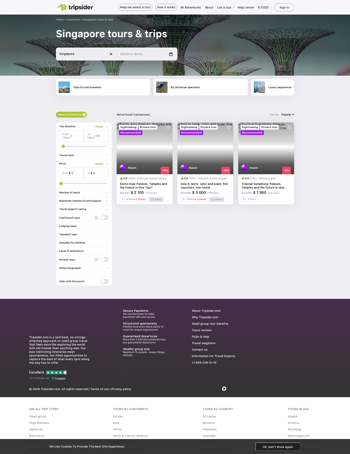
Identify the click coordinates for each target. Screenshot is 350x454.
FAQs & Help (200, 336)
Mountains (36, 435)
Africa (117, 429)
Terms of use (99, 389)
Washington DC (299, 435)
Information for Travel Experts (213, 356)
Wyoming (294, 429)
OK (278, 447)
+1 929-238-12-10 (204, 362)
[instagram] (210, 388)
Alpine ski (36, 429)
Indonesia (210, 429)
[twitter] (203, 388)
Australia (209, 435)
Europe (118, 416)
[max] (224, 388)
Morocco (209, 422)
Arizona (293, 422)
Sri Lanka (209, 416)
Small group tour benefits (210, 323)
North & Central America (130, 435)
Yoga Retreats (39, 422)
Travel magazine (203, 343)
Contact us (200, 349)
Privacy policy (121, 389)
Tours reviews (202, 330)
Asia (116, 422)
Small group (37, 416)
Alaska (293, 416)
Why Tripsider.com (205, 317)
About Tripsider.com (206, 310)
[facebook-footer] (217, 388)
